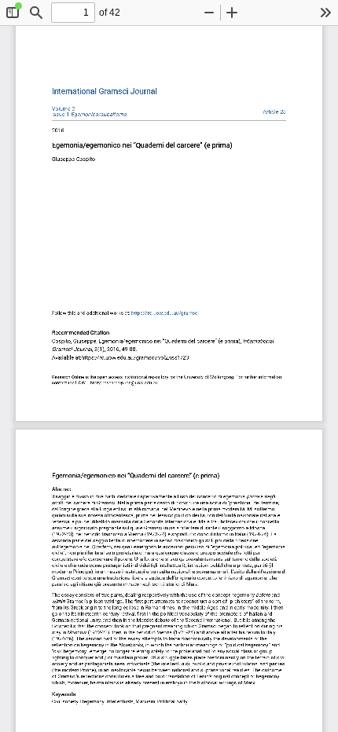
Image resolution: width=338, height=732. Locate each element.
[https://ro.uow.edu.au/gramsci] (104, 91)
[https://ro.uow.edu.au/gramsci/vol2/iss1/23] (274, 111)
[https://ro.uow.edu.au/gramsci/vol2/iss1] (89, 115)
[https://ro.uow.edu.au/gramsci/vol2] (63, 109)
